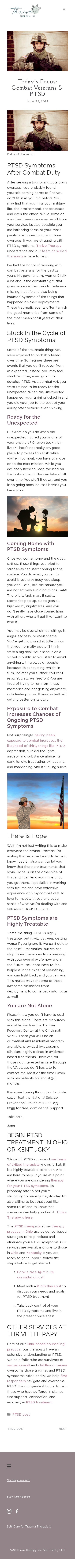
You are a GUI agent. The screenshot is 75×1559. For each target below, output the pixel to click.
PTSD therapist (49, 1286)
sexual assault (18, 1365)
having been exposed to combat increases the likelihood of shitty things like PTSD (36, 740)
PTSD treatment (39, 1402)
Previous (15, 1428)
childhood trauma (52, 1365)
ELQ (62, 1550)
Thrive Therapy (48, 246)
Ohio (14, 1253)
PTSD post (21, 1414)
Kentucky (34, 1253)
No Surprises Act (18, 1480)
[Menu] (10, 1466)
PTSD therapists (27, 1226)
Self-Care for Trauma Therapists (29, 1526)
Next (63, 1428)
